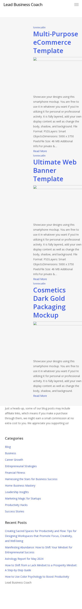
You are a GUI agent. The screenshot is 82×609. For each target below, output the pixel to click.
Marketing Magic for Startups (23, 498)
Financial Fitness (15, 472)
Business (10, 453)
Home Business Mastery (20, 485)
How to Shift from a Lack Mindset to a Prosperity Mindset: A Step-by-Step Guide (41, 567)
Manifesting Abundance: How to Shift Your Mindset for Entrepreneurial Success (38, 549)
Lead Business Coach (22, 4)
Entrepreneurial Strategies (21, 466)
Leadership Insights (17, 492)
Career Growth (14, 459)
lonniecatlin (39, 27)
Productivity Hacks (16, 505)
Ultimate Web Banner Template (55, 170)
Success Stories (14, 511)
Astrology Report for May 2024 (24, 559)
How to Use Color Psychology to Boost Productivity (37, 576)
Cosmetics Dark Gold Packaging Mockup (49, 302)
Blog (8, 447)
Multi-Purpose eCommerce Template (55, 42)
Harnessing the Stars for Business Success (31, 479)
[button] (76, 4)
